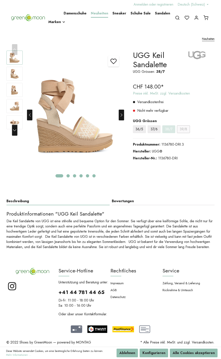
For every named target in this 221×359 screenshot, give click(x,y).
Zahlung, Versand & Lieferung (181, 283)
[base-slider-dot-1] (59, 175)
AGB (113, 290)
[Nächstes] (121, 115)
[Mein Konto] (196, 17)
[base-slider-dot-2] (68, 175)
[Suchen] (177, 17)
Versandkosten (202, 342)
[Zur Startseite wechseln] (28, 18)
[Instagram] (12, 289)
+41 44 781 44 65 (81, 292)
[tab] (58, 201)
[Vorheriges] (29, 115)
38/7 (168, 129)
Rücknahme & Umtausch (178, 290)
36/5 (139, 129)
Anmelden (141, 4)
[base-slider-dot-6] (94, 175)
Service (171, 270)
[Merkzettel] (187, 17)
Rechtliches (123, 270)
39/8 (183, 129)
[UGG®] (197, 54)
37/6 (154, 129)
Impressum (117, 283)
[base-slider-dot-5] (87, 175)
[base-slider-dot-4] (81, 175)
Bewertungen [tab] (123, 201)
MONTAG (83, 342)
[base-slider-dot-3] (74, 175)
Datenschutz (118, 297)
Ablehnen (127, 352)
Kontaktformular (95, 314)
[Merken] (113, 61)
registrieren (165, 4)
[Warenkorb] (206, 17)
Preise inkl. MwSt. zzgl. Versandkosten (161, 93)
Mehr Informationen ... (18, 355)
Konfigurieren (153, 352)
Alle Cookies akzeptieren (194, 352)
